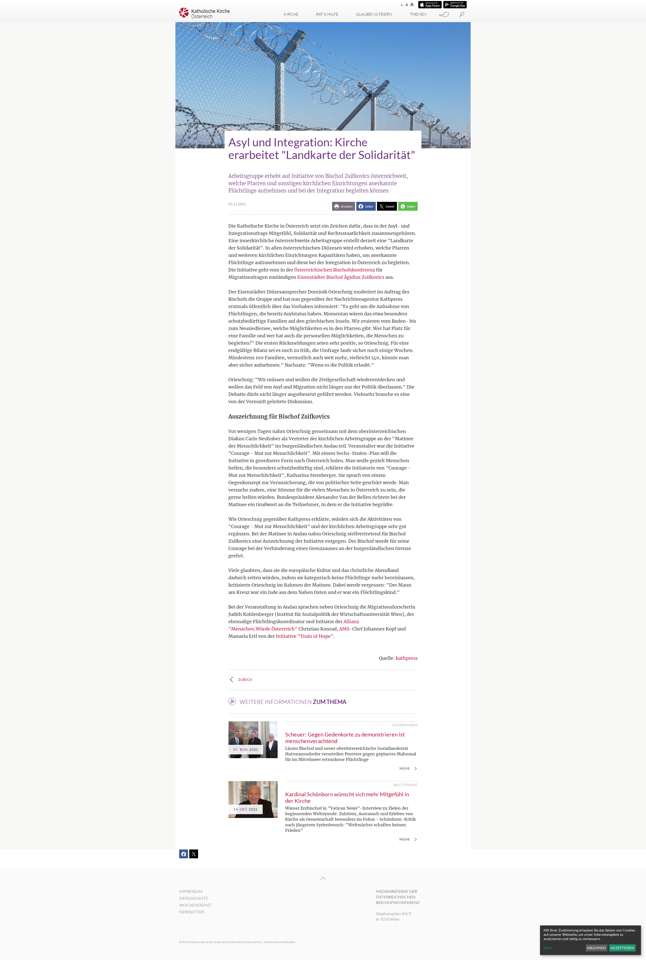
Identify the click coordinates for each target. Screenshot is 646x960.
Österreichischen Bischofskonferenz (334, 270)
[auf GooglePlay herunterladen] (455, 5)
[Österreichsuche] (444, 14)
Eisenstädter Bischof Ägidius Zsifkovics (340, 277)
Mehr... (549, 948)
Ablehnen (596, 948)
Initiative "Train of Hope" (304, 636)
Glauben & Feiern (374, 14)
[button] (343, 206)
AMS (344, 629)
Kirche (291, 14)
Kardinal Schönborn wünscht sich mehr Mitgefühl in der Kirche (347, 797)
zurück (245, 680)
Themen (418, 14)
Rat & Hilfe (327, 14)
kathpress (407, 658)
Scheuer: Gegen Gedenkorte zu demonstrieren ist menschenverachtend (345, 737)
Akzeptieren (622, 948)
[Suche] (462, 14)
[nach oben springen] (323, 878)
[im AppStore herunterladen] (430, 5)
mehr (404, 768)
